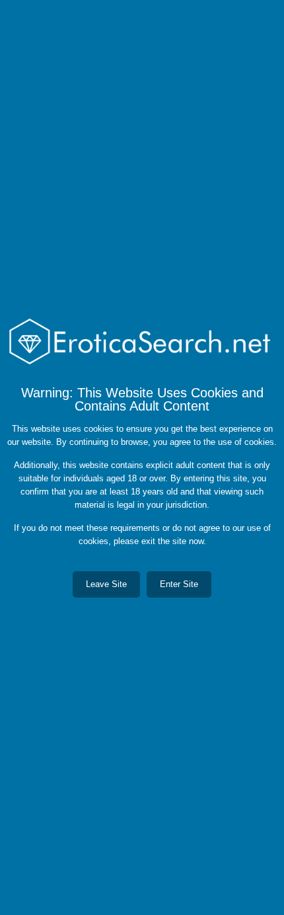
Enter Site (179, 584)
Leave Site (106, 584)
